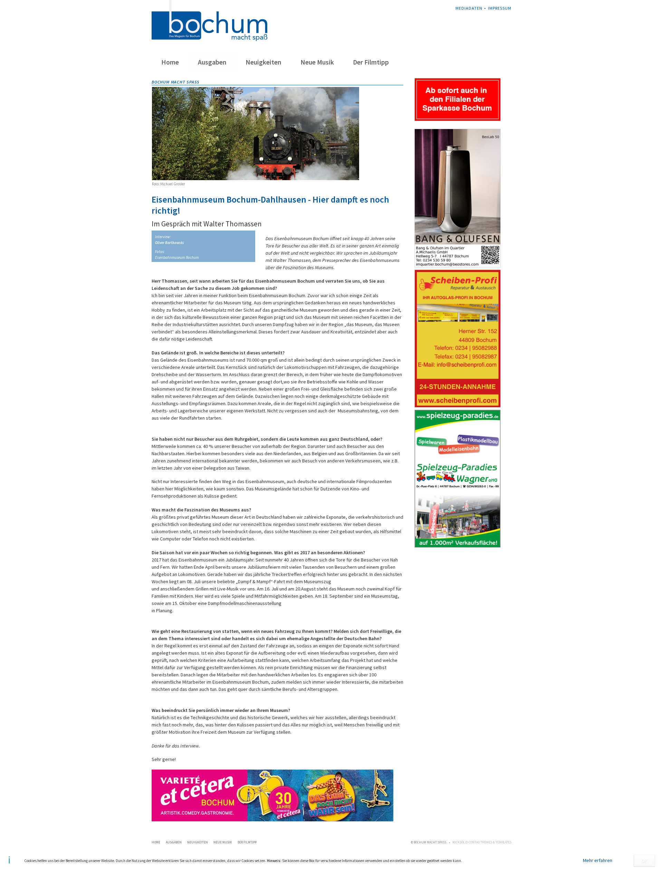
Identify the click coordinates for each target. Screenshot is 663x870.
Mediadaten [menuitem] (468, 8)
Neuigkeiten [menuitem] (263, 62)
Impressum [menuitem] (499, 8)
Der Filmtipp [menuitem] (371, 62)
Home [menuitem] (170, 62)
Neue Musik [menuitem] (317, 62)
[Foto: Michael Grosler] (255, 133)
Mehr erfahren (597, 860)
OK (644, 861)
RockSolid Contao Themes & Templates (481, 842)
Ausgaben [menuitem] (212, 62)
